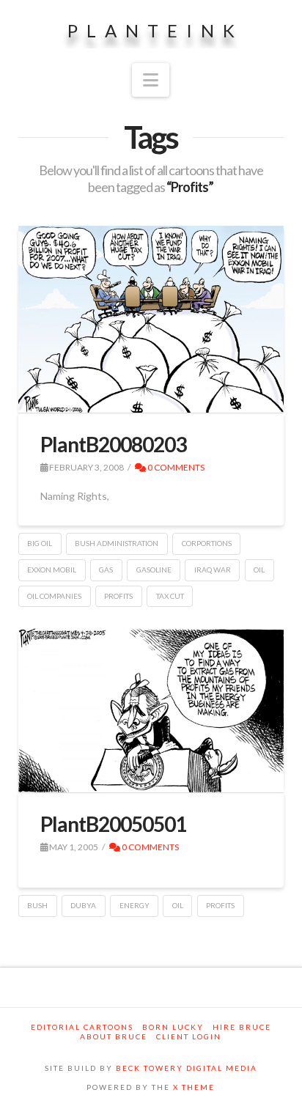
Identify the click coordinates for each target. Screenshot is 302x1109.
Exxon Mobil (51, 569)
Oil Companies (54, 596)
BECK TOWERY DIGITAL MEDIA (186, 1068)
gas (106, 569)
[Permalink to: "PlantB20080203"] (151, 319)
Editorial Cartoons (82, 1027)
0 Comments (175, 467)
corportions (207, 543)
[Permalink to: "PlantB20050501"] (151, 710)
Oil (259, 569)
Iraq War (212, 569)
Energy (134, 905)
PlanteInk (155, 31)
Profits (118, 596)
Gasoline (154, 569)
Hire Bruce (242, 1027)
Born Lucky (173, 1027)
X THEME (194, 1087)
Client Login (188, 1036)
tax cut (170, 596)
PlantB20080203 (113, 444)
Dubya (83, 905)
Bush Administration (116, 543)
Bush (37, 905)
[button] (150, 80)
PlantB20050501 (113, 823)
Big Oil (39, 543)
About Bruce (113, 1036)
